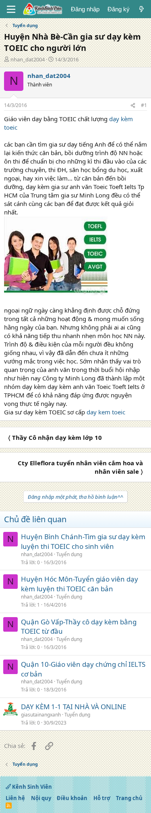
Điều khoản (72, 798)
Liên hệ (15, 798)
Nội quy (41, 798)
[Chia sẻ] (133, 105)
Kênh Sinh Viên (31, 786)
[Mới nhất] (141, 9)
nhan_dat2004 (27, 59)
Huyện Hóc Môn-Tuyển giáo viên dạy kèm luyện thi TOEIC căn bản (79, 583)
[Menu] (11, 9)
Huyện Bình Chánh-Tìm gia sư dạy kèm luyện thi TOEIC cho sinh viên (83, 541)
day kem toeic (106, 412)
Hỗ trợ (101, 798)
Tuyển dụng (69, 554)
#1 (144, 105)
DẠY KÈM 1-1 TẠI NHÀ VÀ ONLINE (73, 706)
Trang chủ (129, 798)
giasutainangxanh (41, 714)
